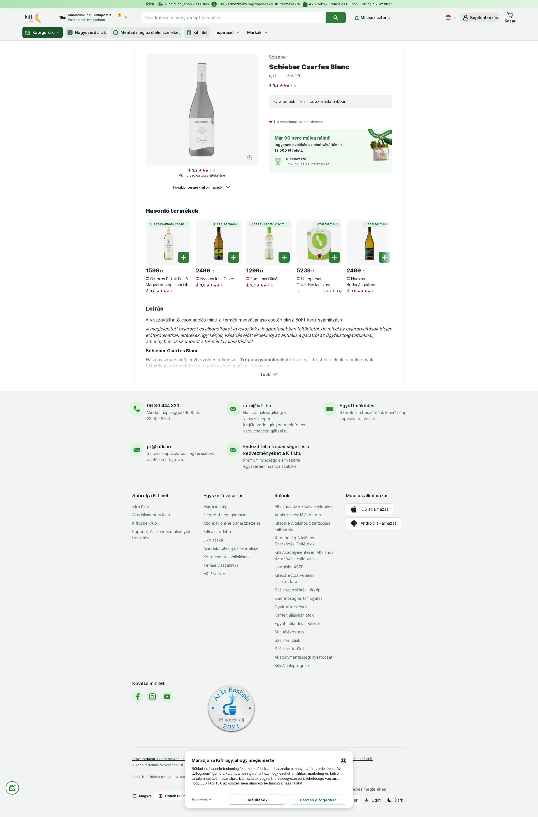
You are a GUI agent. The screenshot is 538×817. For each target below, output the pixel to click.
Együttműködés (357, 405)
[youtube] (167, 696)
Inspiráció (224, 32)
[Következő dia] (381, 242)
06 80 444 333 (163, 405)
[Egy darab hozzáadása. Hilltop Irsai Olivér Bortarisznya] (334, 257)
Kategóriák (43, 32)
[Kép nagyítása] (249, 157)
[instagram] (152, 696)
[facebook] (137, 696)
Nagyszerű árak (90, 32)
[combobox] (234, 17)
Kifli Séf (200, 32)
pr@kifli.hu (159, 446)
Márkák (254, 32)
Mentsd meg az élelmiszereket (150, 32)
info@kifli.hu (257, 405)
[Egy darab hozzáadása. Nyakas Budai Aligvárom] (384, 257)
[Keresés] (336, 17)
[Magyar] (450, 17)
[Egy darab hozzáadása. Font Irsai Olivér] (284, 257)
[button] (480, 17)
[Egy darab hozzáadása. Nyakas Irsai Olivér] (233, 257)
